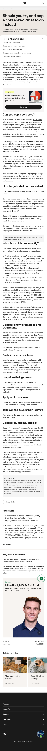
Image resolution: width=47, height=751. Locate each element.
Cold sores (37, 119)
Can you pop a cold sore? (11, 42)
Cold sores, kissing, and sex (12, 56)
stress (17, 314)
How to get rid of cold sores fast (13, 46)
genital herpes (20, 144)
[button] (23, 9)
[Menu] (5, 3)
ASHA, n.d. (16, 442)
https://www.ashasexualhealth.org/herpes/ (21, 520)
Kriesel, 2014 (20, 302)
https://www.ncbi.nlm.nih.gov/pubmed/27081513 (24, 537)
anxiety (23, 314)
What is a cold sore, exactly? (12, 49)
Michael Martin (39, 641)
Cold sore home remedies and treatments (17, 53)
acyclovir (40, 206)
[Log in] (42, 3)
